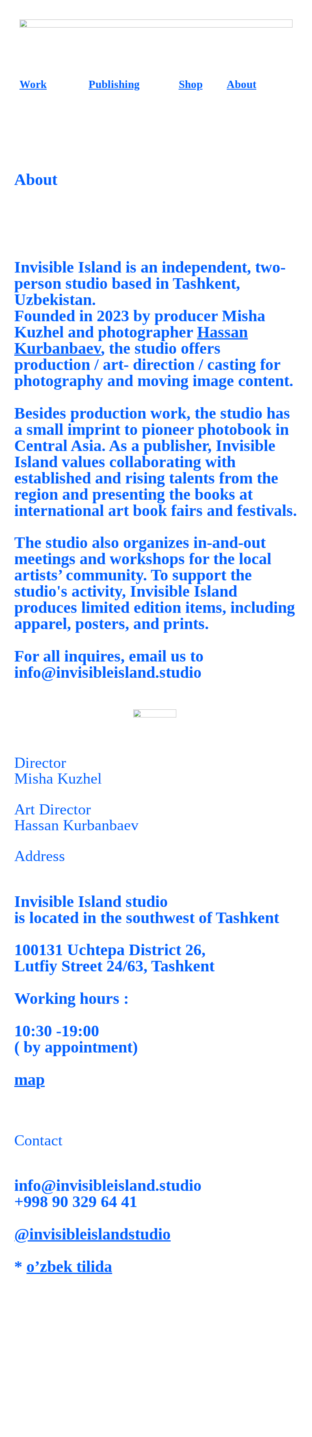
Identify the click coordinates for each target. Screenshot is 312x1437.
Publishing (114, 84)
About (241, 84)
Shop (191, 84)
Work (33, 84)
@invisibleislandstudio (92, 1234)
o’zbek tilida (69, 1266)
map (29, 1079)
